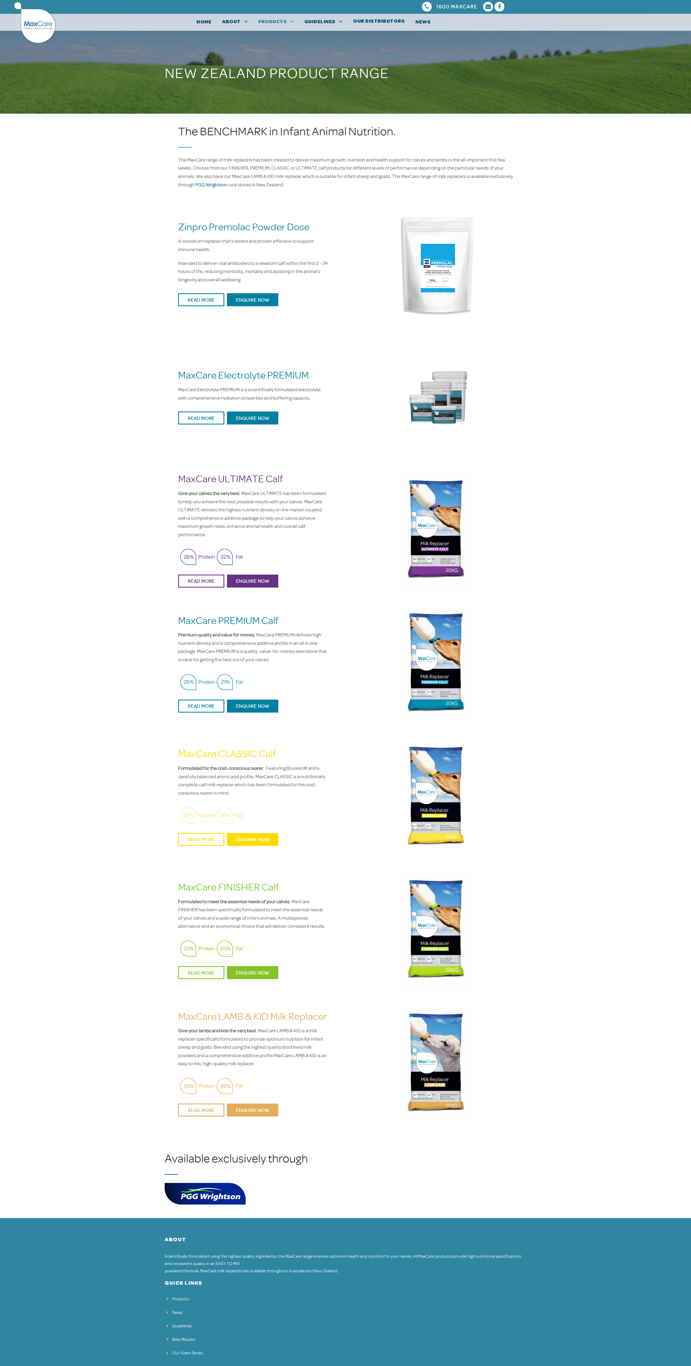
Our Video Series (187, 1353)
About (231, 22)
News (423, 22)
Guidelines (320, 22)
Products (272, 22)
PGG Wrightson (211, 184)
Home (204, 22)
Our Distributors (379, 21)
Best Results (183, 1339)
